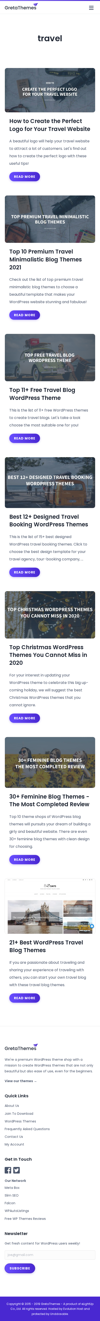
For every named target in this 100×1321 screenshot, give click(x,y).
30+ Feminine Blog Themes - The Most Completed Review (49, 800)
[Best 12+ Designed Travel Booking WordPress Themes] (50, 482)
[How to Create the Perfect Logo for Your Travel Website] (50, 90)
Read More (24, 176)
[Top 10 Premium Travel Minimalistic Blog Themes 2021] (50, 219)
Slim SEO (12, 1195)
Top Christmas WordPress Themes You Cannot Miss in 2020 (48, 655)
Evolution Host (73, 1309)
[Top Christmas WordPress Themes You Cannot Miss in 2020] (50, 614)
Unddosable (59, 1314)
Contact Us (14, 1136)
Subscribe (20, 1268)
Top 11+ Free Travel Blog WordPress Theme (42, 394)
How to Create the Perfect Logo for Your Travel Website (49, 125)
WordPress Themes (20, 1121)
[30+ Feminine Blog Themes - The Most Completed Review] (50, 762)
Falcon (10, 1203)
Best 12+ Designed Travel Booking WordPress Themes (48, 520)
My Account (14, 1144)
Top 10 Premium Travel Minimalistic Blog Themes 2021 (45, 259)
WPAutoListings (17, 1210)
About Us (12, 1105)
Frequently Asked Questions (27, 1129)
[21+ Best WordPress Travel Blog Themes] (50, 906)
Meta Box (12, 1187)
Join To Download (19, 1113)
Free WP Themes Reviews (25, 1218)
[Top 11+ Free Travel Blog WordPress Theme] (50, 357)
